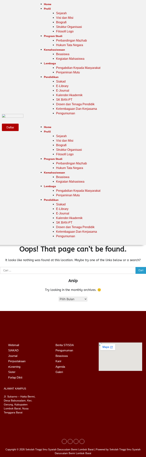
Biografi (61, 22)
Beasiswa (62, 54)
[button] (74, 122)
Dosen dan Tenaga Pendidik (75, 104)
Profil (47, 8)
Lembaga (50, 63)
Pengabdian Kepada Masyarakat (78, 67)
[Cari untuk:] (68, 270)
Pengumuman (65, 113)
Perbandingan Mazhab (71, 40)
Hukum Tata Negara (69, 45)
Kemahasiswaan (54, 49)
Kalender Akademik (69, 95)
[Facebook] (64, 441)
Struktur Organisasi (69, 26)
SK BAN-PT (64, 99)
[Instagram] (70, 441)
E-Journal (62, 90)
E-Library (62, 86)
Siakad (61, 81)
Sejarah (61, 13)
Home (47, 4)
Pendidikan (51, 77)
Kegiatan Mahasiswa (70, 58)
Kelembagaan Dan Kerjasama (76, 108)
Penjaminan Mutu (68, 72)
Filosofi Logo (65, 31)
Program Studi (53, 36)
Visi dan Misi (64, 17)
